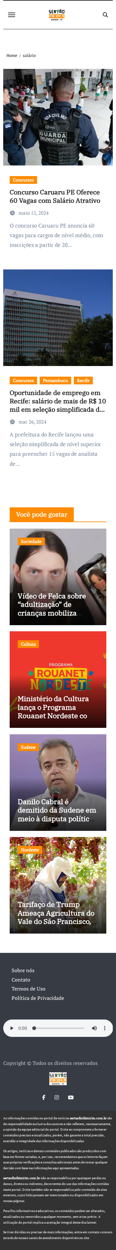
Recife (83, 380)
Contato (21, 979)
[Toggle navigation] (11, 15)
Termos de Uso (28, 988)
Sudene (28, 747)
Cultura (28, 644)
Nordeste (30, 850)
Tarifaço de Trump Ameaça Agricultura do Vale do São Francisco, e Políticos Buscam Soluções (57, 921)
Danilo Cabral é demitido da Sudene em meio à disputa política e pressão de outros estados (57, 818)
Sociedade (31, 541)
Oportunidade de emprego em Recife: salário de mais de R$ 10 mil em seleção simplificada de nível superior (58, 405)
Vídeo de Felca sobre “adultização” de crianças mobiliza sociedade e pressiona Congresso (54, 612)
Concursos (23, 180)
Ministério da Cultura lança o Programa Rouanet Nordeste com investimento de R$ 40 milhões (56, 715)
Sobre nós (23, 970)
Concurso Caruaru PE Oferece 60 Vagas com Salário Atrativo (55, 196)
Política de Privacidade (38, 997)
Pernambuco (55, 380)
